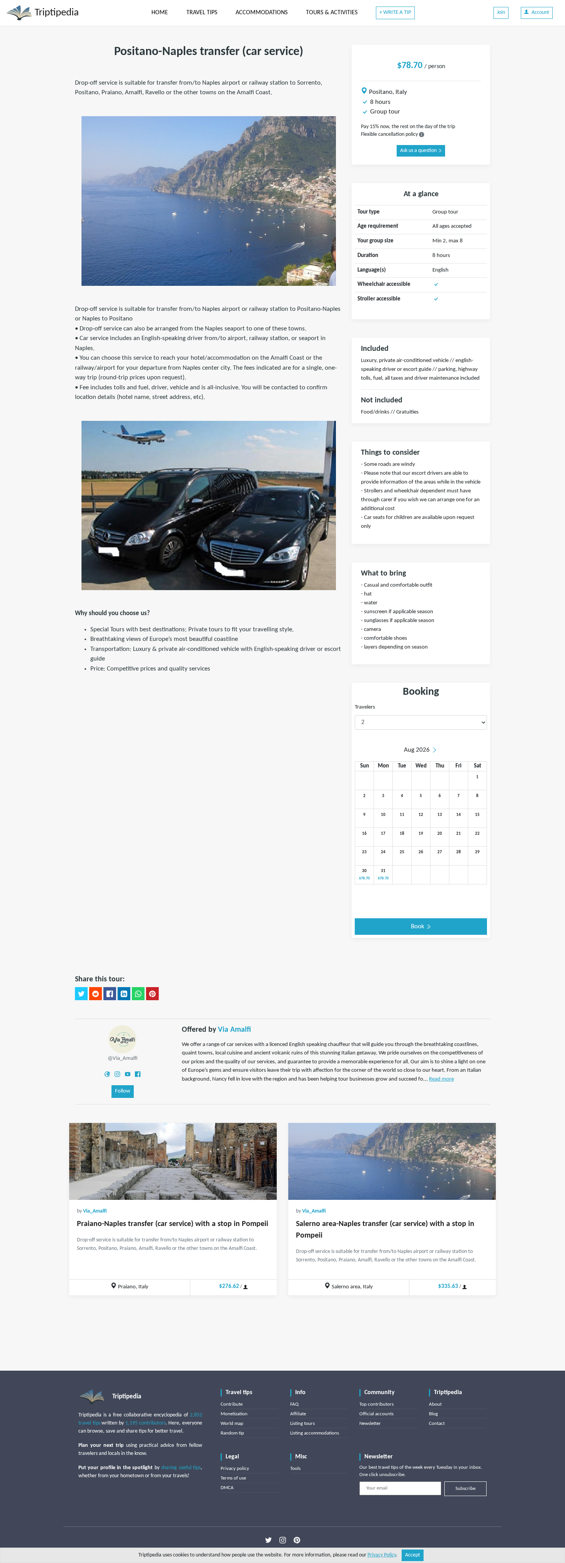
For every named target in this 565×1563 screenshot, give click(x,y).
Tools (295, 1468)
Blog (433, 1413)
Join (501, 12)
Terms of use (233, 1478)
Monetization (234, 1413)
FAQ (294, 1404)
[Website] (107, 1074)
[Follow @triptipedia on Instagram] (282, 1540)
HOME (159, 13)
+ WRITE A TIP (395, 12)
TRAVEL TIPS (201, 13)
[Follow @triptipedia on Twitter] (268, 1540)
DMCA (227, 1487)
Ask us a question (419, 150)
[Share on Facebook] (109, 993)
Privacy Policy (381, 1555)
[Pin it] (152, 993)
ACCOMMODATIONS (261, 13)
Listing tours (302, 1423)
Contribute (232, 1404)
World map (232, 1423)
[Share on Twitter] (81, 993)
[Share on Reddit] (95, 993)
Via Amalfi (234, 1030)
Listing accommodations (314, 1433)
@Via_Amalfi (123, 1058)
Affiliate (298, 1413)
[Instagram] (117, 1074)
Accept (412, 1555)
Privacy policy (235, 1468)
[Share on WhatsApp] (138, 993)
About (435, 1404)
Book (418, 926)
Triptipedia (55, 13)
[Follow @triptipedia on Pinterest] (296, 1540)
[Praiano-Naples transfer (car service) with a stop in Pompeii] (173, 1161)
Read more (441, 1079)
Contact (437, 1423)
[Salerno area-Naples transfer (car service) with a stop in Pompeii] (392, 1161)
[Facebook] (137, 1074)
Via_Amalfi (95, 1211)
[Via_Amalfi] (122, 1039)
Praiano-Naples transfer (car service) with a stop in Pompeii (172, 1224)
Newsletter (370, 1423)
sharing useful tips (181, 1468)
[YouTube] (127, 1074)
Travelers (365, 707)
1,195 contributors (145, 1423)
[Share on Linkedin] (124, 993)
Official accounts (376, 1413)
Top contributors (376, 1404)
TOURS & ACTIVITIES (331, 13)
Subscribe (465, 1488)
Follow (122, 1091)
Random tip (232, 1433)
